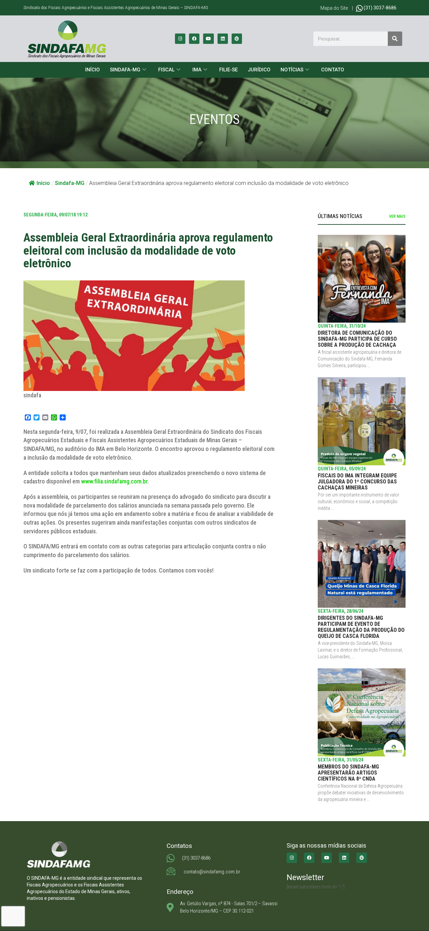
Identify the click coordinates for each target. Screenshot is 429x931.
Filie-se (228, 70)
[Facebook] (194, 39)
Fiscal (166, 70)
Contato (332, 70)
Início (92, 70)
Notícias (292, 70)
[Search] (395, 38)
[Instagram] (180, 39)
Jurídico (259, 70)
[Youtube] (208, 39)
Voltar (38, 593)
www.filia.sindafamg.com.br (114, 481)
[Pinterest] (237, 39)
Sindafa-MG (125, 70)
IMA (196, 70)
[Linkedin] (223, 39)
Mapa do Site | (338, 8)
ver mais (397, 216)
